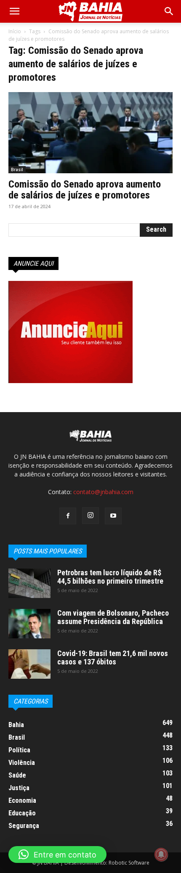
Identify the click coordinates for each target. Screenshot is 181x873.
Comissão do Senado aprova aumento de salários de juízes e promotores (84, 189)
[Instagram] (90, 515)
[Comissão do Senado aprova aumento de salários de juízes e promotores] (90, 132)
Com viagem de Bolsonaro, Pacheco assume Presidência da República (113, 617)
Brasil (17, 169)
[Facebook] (67, 516)
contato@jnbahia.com (103, 492)
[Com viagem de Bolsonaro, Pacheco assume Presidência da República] (29, 623)
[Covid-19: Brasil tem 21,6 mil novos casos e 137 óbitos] (29, 664)
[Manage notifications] (161, 854)
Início (14, 31)
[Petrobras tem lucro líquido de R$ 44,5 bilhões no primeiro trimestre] (29, 583)
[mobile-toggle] (14, 11)
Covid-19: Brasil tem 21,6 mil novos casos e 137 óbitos (112, 657)
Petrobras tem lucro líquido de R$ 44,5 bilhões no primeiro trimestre (110, 576)
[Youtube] (113, 516)
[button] (169, 11)
